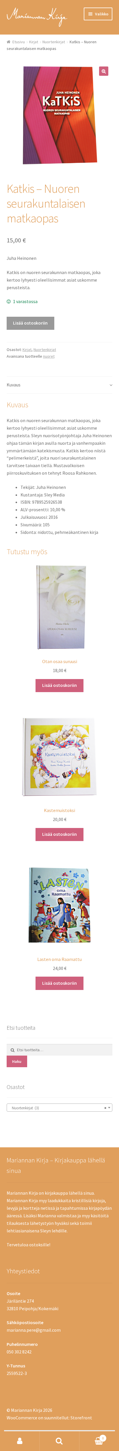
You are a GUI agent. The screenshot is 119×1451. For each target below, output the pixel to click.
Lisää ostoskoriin (30, 323)
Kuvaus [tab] (14, 385)
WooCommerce (22, 1418)
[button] (103, 71)
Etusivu (18, 41)
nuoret (49, 356)
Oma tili (20, 1441)
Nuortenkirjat (53, 41)
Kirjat (33, 41)
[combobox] (60, 1107)
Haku (16, 1061)
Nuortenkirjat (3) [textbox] (58, 1107)
